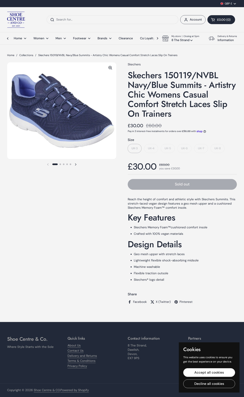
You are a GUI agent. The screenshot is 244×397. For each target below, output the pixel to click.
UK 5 (168, 148)
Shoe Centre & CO (47, 390)
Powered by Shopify (74, 390)
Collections (26, 55)
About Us (74, 345)
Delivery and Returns (82, 356)
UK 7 (201, 148)
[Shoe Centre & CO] (16, 20)
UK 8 (217, 148)
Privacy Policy (77, 366)
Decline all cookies (209, 383)
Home (10, 55)
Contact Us (76, 351)
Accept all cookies (209, 372)
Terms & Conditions (82, 361)
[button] (221, 19)
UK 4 (151, 148)
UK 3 (134, 148)
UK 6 (184, 148)
